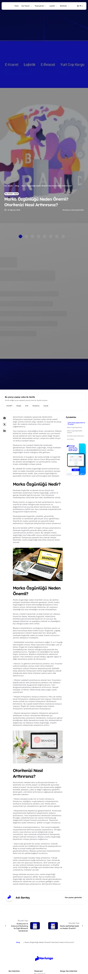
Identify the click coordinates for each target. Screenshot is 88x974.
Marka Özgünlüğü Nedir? (74, 427)
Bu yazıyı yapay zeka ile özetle (77, 423)
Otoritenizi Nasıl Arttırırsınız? (75, 436)
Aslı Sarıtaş (70, 439)
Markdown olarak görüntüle (73, 210)
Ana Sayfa (8, 186)
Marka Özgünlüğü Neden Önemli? (74, 431)
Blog (17, 186)
